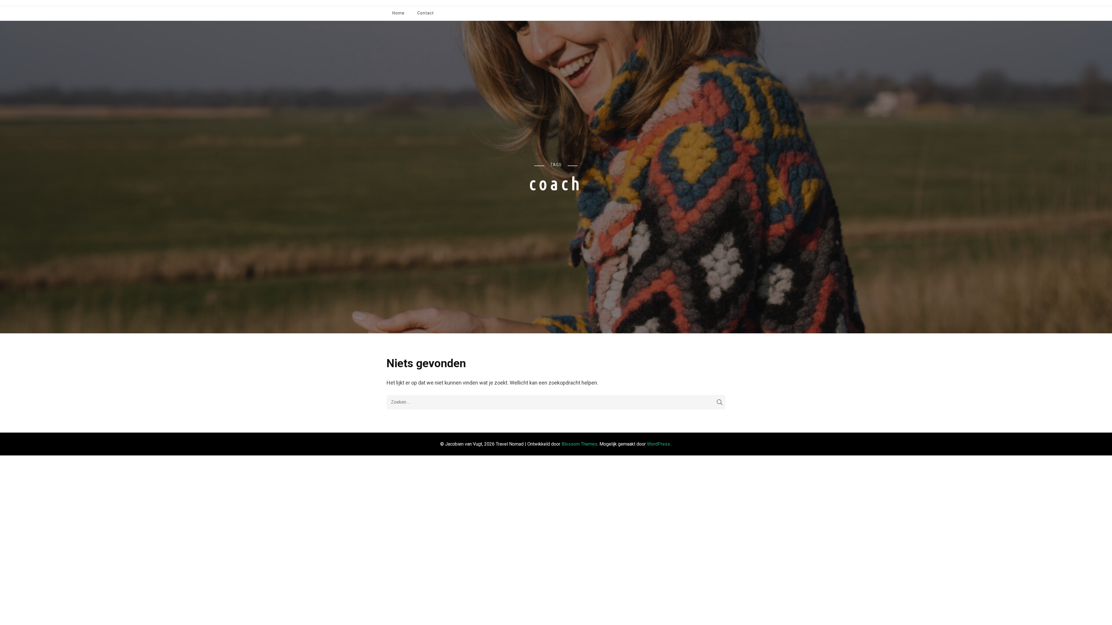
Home (398, 13)
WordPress (658, 444)
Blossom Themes (579, 444)
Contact (425, 13)
